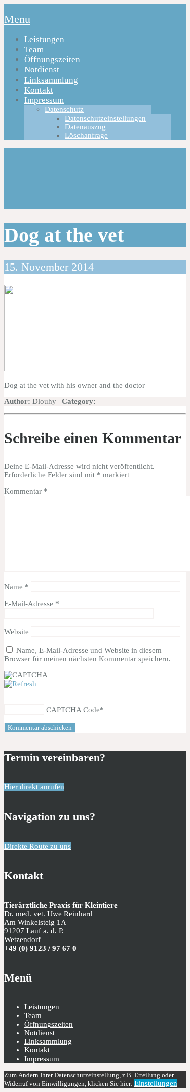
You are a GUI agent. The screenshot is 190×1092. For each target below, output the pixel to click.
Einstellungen (155, 1083)
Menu (17, 19)
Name (16, 587)
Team (34, 49)
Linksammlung (51, 80)
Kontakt (38, 90)
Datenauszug (85, 127)
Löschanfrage (86, 135)
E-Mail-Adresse (31, 603)
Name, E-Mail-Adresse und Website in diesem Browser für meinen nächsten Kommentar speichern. (87, 654)
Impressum (44, 100)
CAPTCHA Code (73, 710)
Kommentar (26, 491)
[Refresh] (20, 684)
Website (16, 632)
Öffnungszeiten (52, 59)
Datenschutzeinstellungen (105, 118)
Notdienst (41, 69)
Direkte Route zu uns (37, 846)
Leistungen (44, 39)
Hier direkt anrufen (34, 787)
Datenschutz (64, 109)
